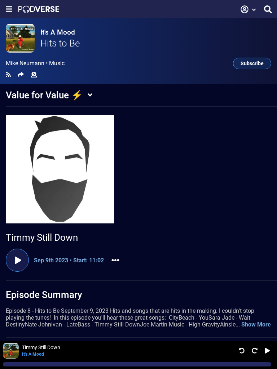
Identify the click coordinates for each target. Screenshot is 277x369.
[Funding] (34, 74)
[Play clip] (17, 260)
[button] (248, 9)
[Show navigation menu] (9, 9)
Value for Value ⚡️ (44, 95)
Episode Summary (44, 294)
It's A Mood (57, 32)
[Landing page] (38, 9)
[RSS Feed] (8, 74)
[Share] (21, 74)
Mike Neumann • (35, 63)
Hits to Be (60, 43)
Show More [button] (256, 324)
